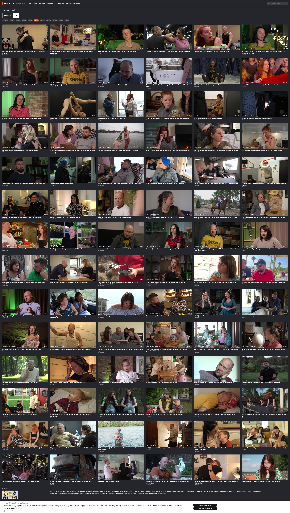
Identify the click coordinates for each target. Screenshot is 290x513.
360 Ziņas (42, 3)
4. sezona (48, 20)
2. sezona (60, 20)
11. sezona (5, 20)
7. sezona (30, 20)
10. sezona (12, 20)
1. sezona (66, 20)
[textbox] (277, 3)
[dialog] (145, 507)
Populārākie (76, 3)
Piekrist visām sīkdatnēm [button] (205, 505)
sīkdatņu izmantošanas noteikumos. (129, 506)
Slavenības (60, 3)
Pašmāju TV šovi (21, 3)
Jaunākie (68, 3)
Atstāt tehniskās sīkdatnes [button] (205, 508)
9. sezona (18, 20)
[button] (95, 508)
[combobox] (277, 3)
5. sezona (42, 20)
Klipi (16, 15)
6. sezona (36, 20)
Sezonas (7, 15)
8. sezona (24, 20)
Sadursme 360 (51, 3)
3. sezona (54, 20)
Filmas (35, 3)
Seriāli (29, 3)
